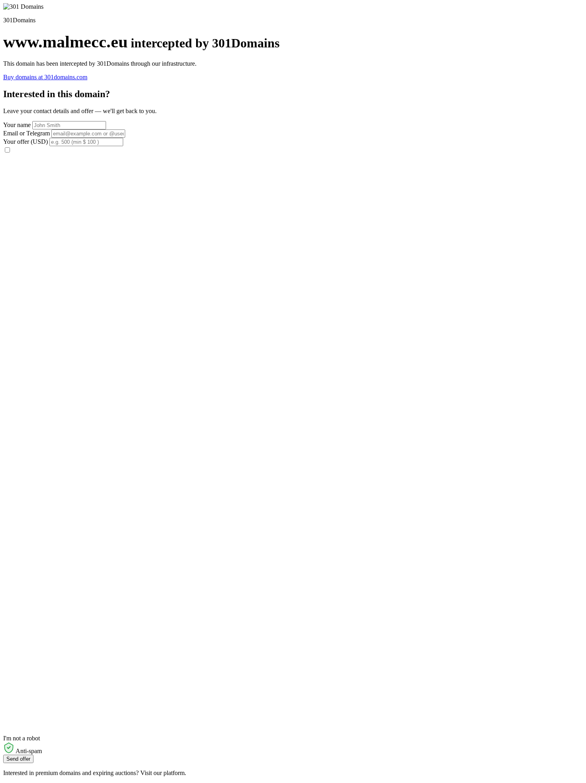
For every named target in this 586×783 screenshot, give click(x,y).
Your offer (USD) (25, 141)
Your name (17, 124)
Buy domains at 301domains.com (45, 77)
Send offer (18, 759)
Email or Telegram (26, 133)
